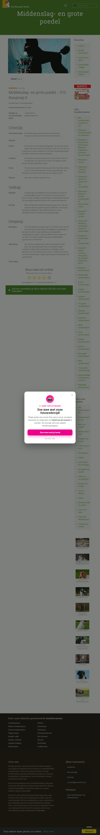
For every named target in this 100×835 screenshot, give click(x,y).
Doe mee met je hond (50, 432)
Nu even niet (50, 439)
